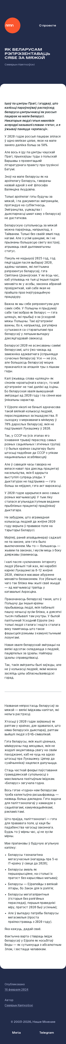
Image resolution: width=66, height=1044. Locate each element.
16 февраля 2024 (16, 989)
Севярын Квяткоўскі (20, 64)
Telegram (46, 1032)
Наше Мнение (12, 25)
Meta (16, 1032)
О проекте (47, 25)
